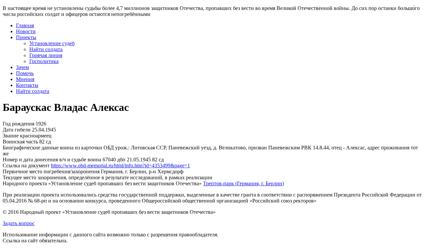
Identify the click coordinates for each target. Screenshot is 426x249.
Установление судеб (52, 43)
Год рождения (18, 123)
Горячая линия (45, 55)
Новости (26, 31)
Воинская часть (20, 141)
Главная (25, 25)
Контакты (27, 85)
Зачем (22, 67)
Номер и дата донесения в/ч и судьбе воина (52, 159)
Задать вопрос (19, 223)
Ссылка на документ (26, 165)
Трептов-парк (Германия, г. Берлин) (243, 183)
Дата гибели (17, 129)
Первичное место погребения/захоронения (51, 171)
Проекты (26, 37)
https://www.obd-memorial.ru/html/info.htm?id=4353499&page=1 (120, 165)
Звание (11, 135)
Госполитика (44, 61)
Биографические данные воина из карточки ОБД (58, 147)
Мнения (25, 79)
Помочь (25, 73)
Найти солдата (46, 49)
